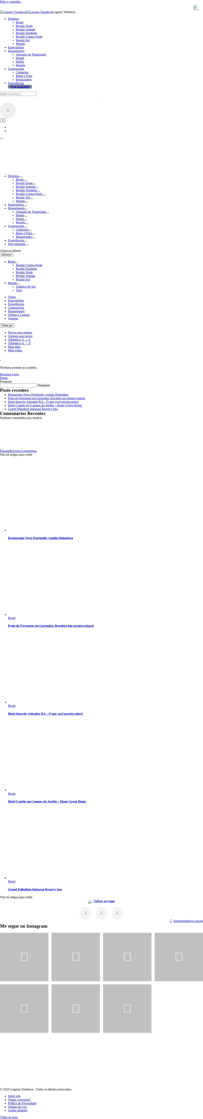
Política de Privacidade (22, 1103)
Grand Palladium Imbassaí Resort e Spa (32, 409)
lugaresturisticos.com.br (188, 921)
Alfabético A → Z (19, 339)
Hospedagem (16, 208)
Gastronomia (16, 226)
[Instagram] (85, 913)
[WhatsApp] (117, 913)
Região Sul (23, 197)
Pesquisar (6, 381)
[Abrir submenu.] (20, 177)
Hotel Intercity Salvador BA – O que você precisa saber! (43, 401)
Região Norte (24, 183)
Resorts (20, 222)
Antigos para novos (20, 336)
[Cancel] (8, 110)
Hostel (20, 215)
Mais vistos (15, 350)
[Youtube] (101, 913)
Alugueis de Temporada (31, 211)
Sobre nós (14, 1096)
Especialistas (16, 204)
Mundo (20, 201)
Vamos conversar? (19, 1099)
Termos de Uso (17, 1106)
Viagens (13, 318)
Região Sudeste (25, 186)
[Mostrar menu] (1, 138)
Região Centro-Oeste (29, 194)
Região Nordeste (26, 190)
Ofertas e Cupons (19, 314)
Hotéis (20, 219)
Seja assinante (16, 244)
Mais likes (14, 346)
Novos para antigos (20, 332)
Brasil (19, 179)
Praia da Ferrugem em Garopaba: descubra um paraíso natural (46, 398)
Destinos (13, 176)
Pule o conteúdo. (10, 1)
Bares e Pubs (24, 233)
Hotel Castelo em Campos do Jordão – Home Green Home (45, 405)
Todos (12, 297)
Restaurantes (24, 236)
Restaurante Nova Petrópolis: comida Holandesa (38, 394)
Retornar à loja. (9, 374)
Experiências (16, 240)
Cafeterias (22, 229)
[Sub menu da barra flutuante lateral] (16, 262)
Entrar (4, 378)
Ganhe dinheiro (17, 1110)
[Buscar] (3, 120)
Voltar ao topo (103, 901)
